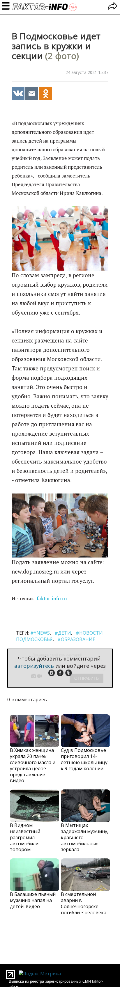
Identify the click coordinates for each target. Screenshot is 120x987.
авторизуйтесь (34, 665)
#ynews (40, 633)
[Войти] (112, 6)
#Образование (76, 639)
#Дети (62, 633)
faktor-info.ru (52, 598)
